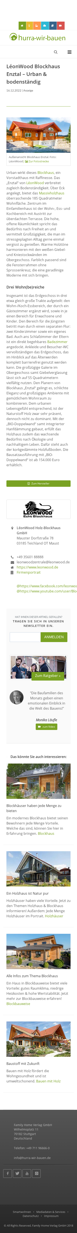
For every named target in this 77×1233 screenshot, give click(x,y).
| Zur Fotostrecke (36, 161)
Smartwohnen (22, 1212)
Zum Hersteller (40, 483)
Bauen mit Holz (48, 1081)
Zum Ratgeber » (48, 675)
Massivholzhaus (51, 193)
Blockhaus (45, 172)
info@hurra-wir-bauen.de (32, 1158)
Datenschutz (31, 1216)
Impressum (51, 1216)
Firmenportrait (29, 572)
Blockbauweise (18, 1003)
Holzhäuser (54, 916)
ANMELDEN (54, 637)
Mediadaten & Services (50, 1212)
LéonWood (35, 183)
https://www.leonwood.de (37, 567)
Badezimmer (57, 341)
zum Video (48, 726)
